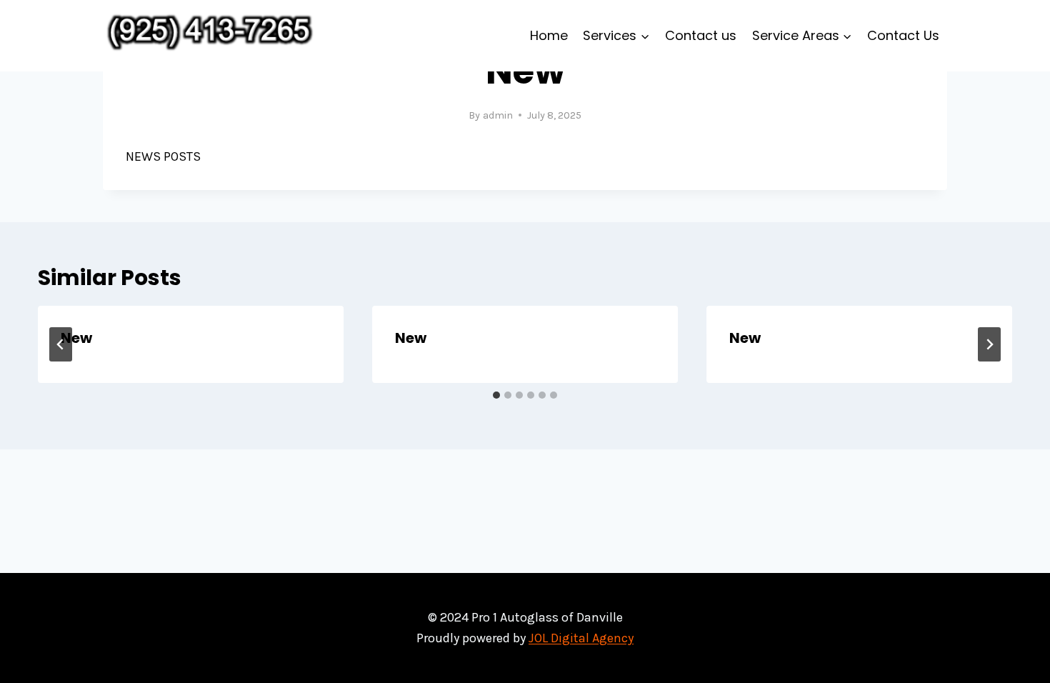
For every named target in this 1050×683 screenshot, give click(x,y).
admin (498, 115)
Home (549, 35)
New (76, 338)
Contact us (700, 35)
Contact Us (903, 35)
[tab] (496, 395)
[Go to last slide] (60, 344)
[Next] (989, 344)
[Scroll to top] (1017, 657)
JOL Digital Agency (581, 638)
